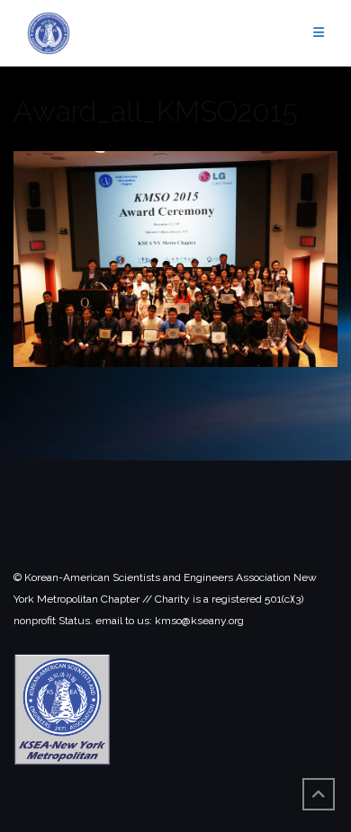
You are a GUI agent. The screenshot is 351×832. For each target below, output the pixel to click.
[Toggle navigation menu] (318, 33)
